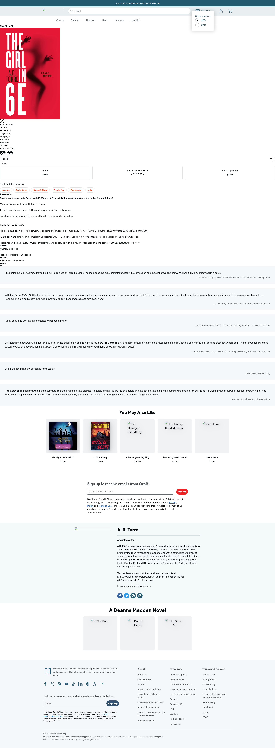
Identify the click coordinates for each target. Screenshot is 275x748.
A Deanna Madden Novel (12, 260)
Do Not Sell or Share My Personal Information (213, 696)
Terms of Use (208, 674)
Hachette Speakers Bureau (182, 694)
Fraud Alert (207, 707)
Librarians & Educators (181, 684)
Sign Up (182, 491)
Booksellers (175, 723)
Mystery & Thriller (9, 248)
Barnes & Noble (40, 190)
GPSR (205, 716)
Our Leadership (145, 679)
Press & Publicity (146, 720)
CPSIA (205, 712)
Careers (173, 698)
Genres (60, 20)
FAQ (172, 708)
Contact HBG (176, 703)
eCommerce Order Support (183, 689)
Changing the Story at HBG (150, 702)
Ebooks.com (75, 190)
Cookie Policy (208, 684)
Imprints (119, 20)
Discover (90, 20)
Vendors (174, 713)
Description (6, 194)
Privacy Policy (209, 679)
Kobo (90, 190)
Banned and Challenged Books (149, 696)
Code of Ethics (209, 689)
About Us (135, 20)
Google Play (59, 190)
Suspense (26, 254)
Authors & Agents (178, 674)
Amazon (6, 190)
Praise (3, 263)
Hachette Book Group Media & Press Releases (151, 714)
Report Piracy (208, 702)
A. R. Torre (8, 124)
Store (105, 20)
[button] (137, 121)
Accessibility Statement (149, 707)
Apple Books (21, 190)
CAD (203, 24)
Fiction (3, 254)
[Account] (221, 11)
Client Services (177, 679)
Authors (75, 20)
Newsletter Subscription (149, 689)
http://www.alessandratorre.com (134, 576)
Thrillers (14, 254)
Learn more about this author (133, 586)
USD (203, 20)
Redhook (4, 142)
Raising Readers (177, 718)
